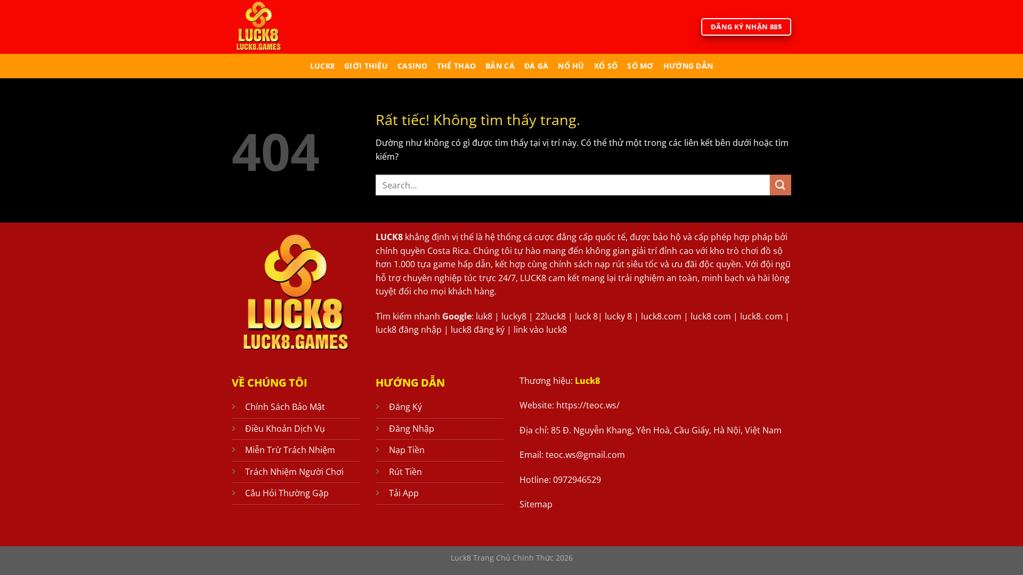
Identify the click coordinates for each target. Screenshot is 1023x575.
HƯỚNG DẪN (688, 66)
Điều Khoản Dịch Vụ (285, 428)
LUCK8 (389, 237)
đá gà (536, 66)
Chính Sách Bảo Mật (285, 407)
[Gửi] (780, 185)
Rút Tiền (405, 472)
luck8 (322, 66)
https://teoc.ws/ (588, 405)
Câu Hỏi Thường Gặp (287, 493)
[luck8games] (276, 27)
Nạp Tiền (407, 450)
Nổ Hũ (571, 66)
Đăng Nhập (411, 428)
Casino (412, 66)
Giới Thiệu (366, 66)
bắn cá (500, 66)
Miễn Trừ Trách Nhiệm (290, 450)
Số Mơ (640, 66)
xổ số (606, 66)
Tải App (404, 493)
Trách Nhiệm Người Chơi (294, 472)
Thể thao (456, 66)
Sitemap (536, 504)
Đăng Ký (405, 407)
